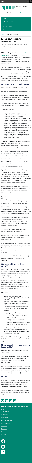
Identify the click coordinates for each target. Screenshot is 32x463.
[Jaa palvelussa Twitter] (10, 400)
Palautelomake (5, 435)
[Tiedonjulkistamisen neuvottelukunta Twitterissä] (3, 446)
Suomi (9, 13)
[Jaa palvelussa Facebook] (2, 400)
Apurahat (5, 24)
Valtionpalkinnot (8, 21)
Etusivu (5, 18)
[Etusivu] (16, 7)
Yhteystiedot (4, 417)
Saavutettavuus (5, 432)
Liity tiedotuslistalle (6, 420)
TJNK (4, 29)
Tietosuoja (4, 429)
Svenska (22, 13)
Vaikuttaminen (7, 27)
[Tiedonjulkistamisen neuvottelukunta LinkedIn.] (3, 451)
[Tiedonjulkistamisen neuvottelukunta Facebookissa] (3, 441)
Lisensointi (4, 426)
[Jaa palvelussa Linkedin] (6, 400)
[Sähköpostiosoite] (14, 400)
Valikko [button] (3, 1)
